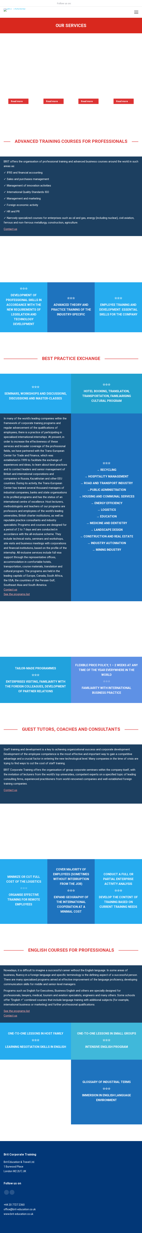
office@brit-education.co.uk (20, 1209)
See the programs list (17, 594)
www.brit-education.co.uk (18, 1213)
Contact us (10, 229)
